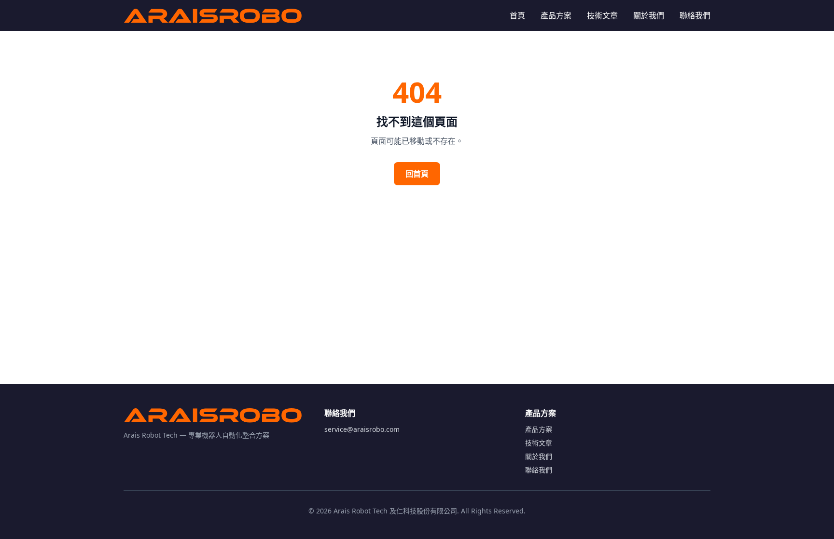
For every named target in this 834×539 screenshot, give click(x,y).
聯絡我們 (695, 15)
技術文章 (602, 15)
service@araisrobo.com (362, 429)
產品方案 (556, 15)
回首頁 (417, 173)
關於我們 (648, 15)
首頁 (517, 15)
